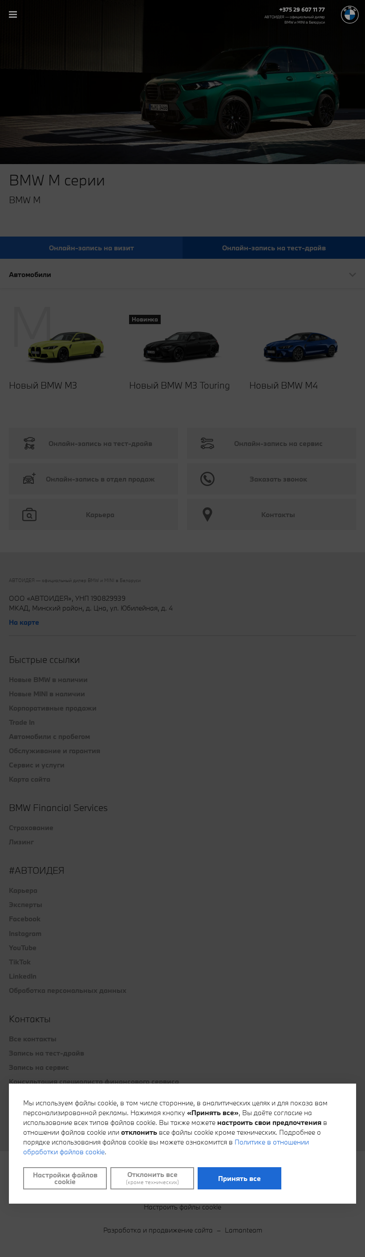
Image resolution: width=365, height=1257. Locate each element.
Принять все (239, 1178)
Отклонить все (152, 1178)
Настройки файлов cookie (65, 1178)
